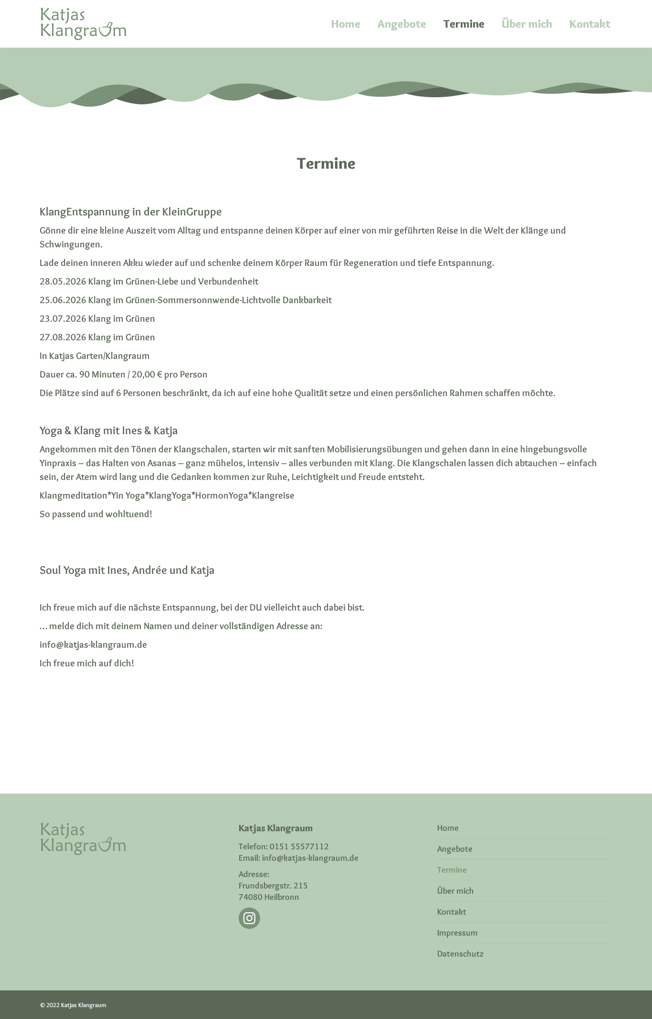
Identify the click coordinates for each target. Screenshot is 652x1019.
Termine (452, 870)
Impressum (457, 932)
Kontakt (451, 912)
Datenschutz (460, 953)
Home (448, 828)
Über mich (455, 891)
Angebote (455, 849)
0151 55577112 (299, 846)
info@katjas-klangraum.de (310, 858)
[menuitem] (345, 24)
